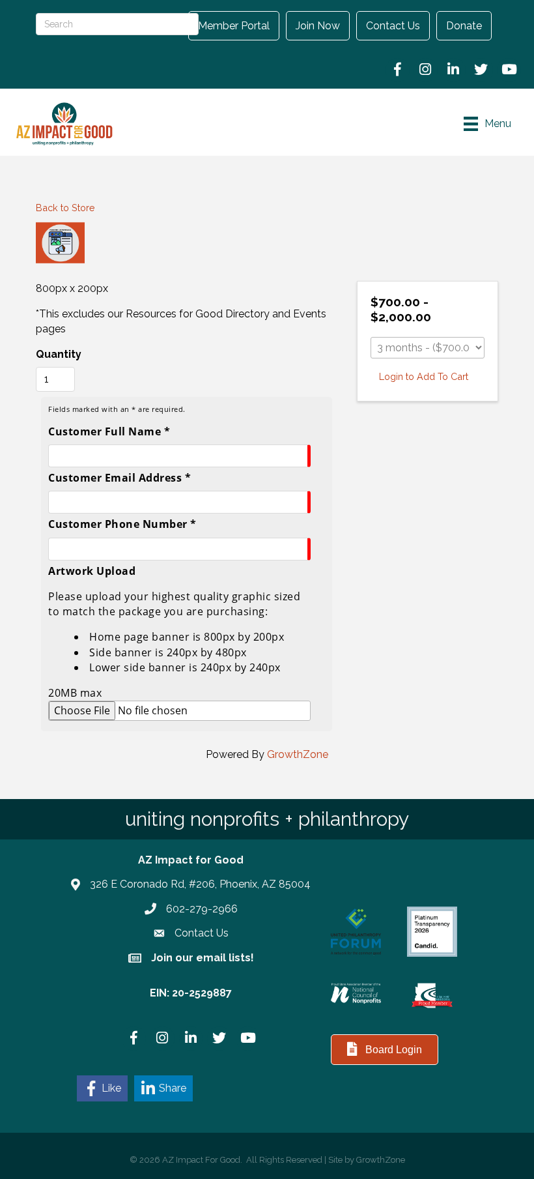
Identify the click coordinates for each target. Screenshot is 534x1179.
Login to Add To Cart (423, 376)
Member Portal (234, 26)
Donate (464, 26)
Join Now (318, 26)
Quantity (58, 354)
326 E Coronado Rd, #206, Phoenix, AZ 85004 (200, 884)
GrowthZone (297, 754)
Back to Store (65, 207)
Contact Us (393, 26)
